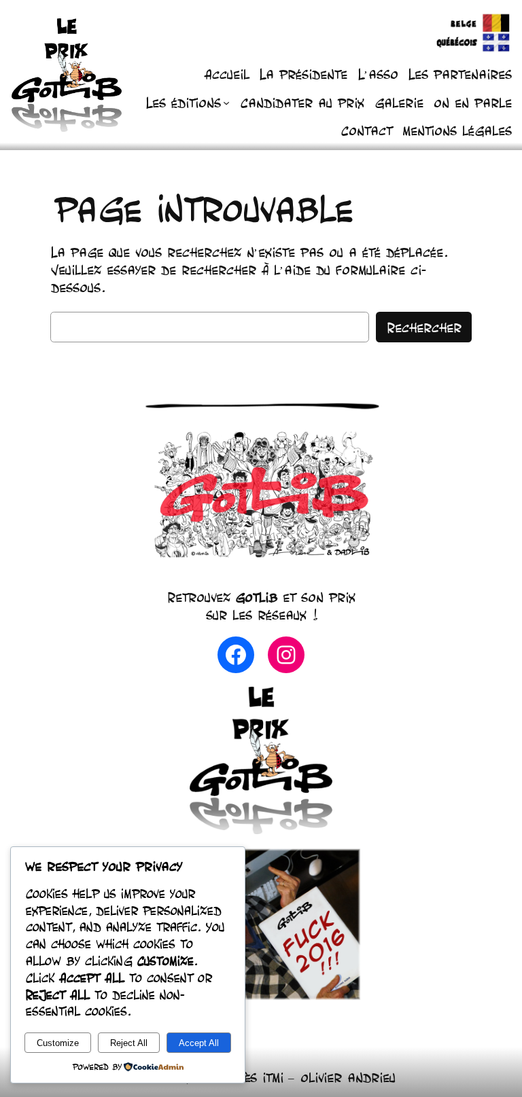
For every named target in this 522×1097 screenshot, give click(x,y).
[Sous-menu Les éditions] (226, 102)
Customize (58, 1043)
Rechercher (424, 327)
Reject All (128, 1043)
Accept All (199, 1043)
